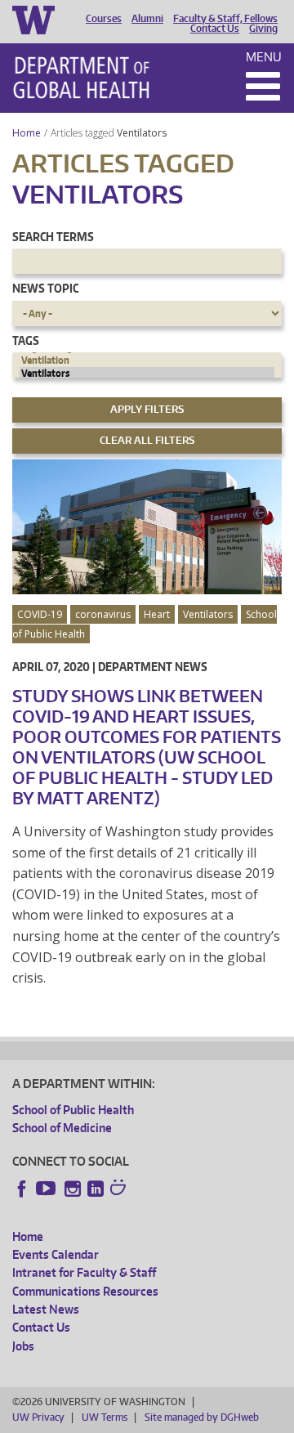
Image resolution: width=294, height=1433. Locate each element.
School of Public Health (73, 1110)
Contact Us (214, 29)
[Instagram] (72, 1188)
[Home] (81, 78)
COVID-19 (39, 614)
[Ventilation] (147, 360)
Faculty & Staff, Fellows (225, 19)
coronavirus (103, 614)
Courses (104, 19)
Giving (263, 29)
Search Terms (53, 237)
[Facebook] (22, 1188)
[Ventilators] (147, 373)
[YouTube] (47, 1188)
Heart (157, 614)
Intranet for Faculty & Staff (84, 1272)
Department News (152, 667)
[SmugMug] (120, 1189)
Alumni (147, 19)
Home (26, 133)
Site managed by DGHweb (202, 1417)
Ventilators (143, 133)
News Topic (45, 288)
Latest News (45, 1309)
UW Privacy (38, 1417)
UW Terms (104, 1417)
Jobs (23, 1346)
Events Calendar (55, 1254)
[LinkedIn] (95, 1188)
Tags (25, 340)
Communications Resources (85, 1291)
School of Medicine (62, 1128)
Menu (264, 57)
